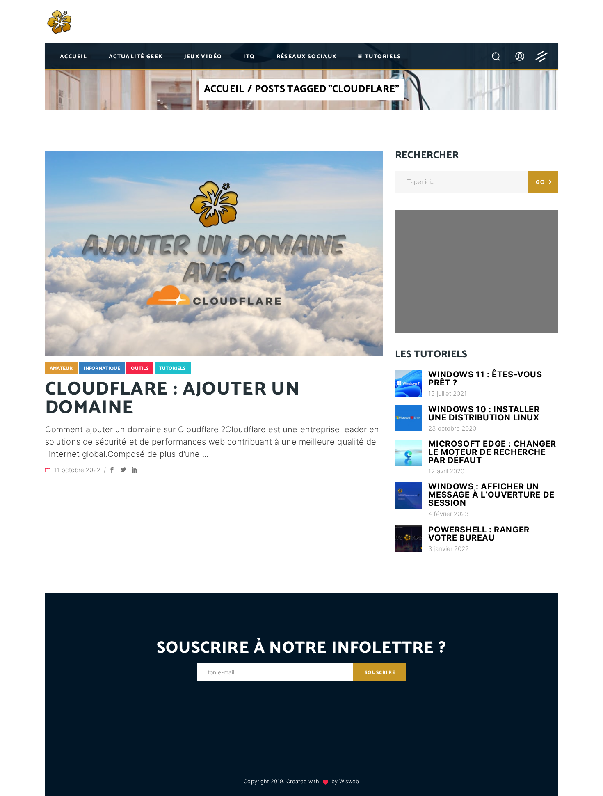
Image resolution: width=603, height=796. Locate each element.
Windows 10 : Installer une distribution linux (483, 413)
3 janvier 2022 (448, 549)
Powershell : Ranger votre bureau (478, 534)
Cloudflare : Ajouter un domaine (172, 398)
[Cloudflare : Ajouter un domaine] (214, 253)
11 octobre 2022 (78, 470)
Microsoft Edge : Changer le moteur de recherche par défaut (492, 452)
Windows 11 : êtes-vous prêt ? (485, 378)
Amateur (61, 368)
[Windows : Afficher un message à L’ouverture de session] (408, 495)
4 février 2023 (448, 514)
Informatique (102, 368)
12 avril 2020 (446, 471)
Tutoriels (172, 368)
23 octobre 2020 (452, 428)
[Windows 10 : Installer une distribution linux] (408, 418)
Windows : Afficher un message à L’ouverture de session (491, 495)
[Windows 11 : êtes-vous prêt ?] (408, 383)
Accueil (224, 90)
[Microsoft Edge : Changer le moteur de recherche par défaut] (408, 453)
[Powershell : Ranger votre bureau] (408, 538)
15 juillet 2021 (447, 393)
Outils (139, 368)
